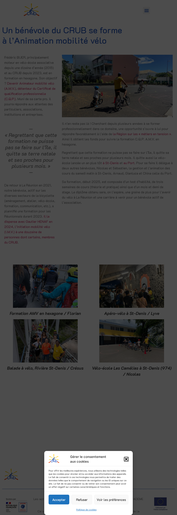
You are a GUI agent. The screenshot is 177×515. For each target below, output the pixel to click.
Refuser (82, 499)
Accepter (59, 499)
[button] (126, 459)
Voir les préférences (111, 499)
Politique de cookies (86, 509)
